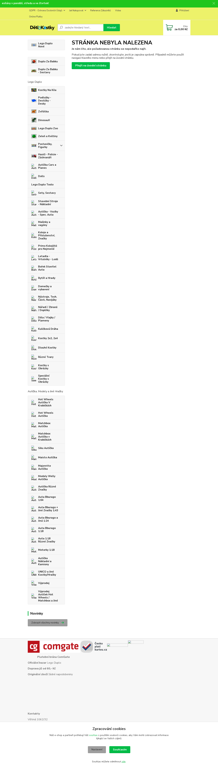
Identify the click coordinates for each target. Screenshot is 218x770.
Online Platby (36, 16)
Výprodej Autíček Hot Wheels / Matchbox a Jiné (48, 596)
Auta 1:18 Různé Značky (46, 540)
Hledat (111, 27)
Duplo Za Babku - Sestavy (48, 71)
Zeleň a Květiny (48, 136)
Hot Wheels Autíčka (45, 414)
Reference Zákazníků (100, 10)
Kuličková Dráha (48, 329)
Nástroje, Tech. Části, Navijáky (47, 298)
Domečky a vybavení (45, 288)
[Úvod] (41, 27)
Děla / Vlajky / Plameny (46, 319)
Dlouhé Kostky (47, 347)
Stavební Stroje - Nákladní (48, 203)
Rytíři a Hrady (46, 278)
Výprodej (43, 583)
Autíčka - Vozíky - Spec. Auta (48, 213)
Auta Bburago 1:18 (47, 529)
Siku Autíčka (46, 448)
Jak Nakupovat (76, 10)
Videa (118, 10)
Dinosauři (44, 120)
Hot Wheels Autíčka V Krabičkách (45, 402)
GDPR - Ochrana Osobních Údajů (45, 10)
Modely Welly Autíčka (46, 477)
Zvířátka (43, 111)
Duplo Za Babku (48, 61)
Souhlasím (120, 749)
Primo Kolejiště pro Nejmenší (47, 247)
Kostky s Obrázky (43, 367)
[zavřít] (213, 3)
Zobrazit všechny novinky (45, 622)
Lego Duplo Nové (45, 45)
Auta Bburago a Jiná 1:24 (48, 519)
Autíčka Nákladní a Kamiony (44, 561)
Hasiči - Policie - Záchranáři (48, 156)
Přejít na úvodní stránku (90, 65)
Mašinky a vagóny (44, 223)
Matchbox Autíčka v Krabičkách (44, 436)
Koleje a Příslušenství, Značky (46, 235)
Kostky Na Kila (47, 90)
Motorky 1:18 (46, 550)
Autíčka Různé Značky (47, 488)
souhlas (93, 735)
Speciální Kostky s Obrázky (43, 379)
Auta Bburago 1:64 (47, 498)
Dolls (41, 176)
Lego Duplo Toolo (42, 184)
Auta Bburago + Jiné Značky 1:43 (48, 509)
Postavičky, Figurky (45, 145)
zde (124, 761)
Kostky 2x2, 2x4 (48, 338)
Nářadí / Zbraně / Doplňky (47, 308)
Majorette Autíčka (44, 467)
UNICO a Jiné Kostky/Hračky (47, 573)
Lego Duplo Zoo (48, 128)
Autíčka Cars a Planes (47, 166)
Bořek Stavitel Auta (47, 268)
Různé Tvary (45, 357)
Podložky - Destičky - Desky (44, 100)
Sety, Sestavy (47, 193)
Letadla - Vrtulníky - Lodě (48, 258)
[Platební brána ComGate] (54, 646)
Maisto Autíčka (47, 457)
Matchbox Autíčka (44, 425)
